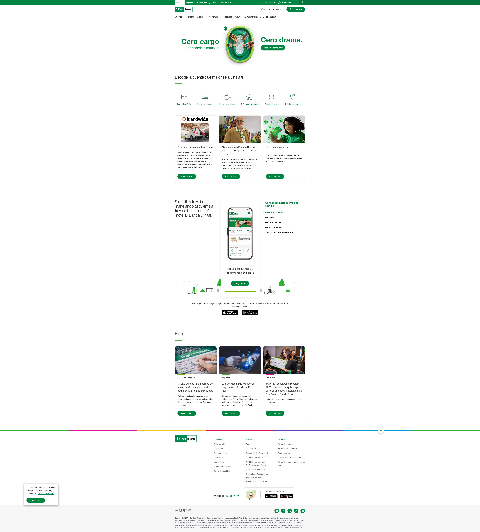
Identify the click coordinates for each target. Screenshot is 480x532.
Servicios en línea (220, 453)
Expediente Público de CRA (256, 481)
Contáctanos (219, 448)
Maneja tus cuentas (274, 212)
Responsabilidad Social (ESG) (257, 453)
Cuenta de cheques (205, 104)
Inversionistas (251, 448)
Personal (179, 2)
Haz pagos (270, 217)
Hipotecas (227, 17)
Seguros (238, 17)
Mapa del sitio (219, 462)
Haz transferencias (273, 227)
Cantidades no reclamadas (256, 457)
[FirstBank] (184, 9)
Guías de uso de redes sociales (290, 457)
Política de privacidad (286, 444)
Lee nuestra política (46, 493)
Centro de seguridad (222, 471)
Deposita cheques (273, 222)
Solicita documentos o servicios (279, 232)
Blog (214, 2)
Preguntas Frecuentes (222, 466)
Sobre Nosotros (226, 2)
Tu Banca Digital (251, 17)
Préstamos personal (293, 104)
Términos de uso (284, 453)
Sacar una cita (219, 444)
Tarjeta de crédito (184, 104)
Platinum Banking (203, 2)
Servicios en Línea (268, 17)
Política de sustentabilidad (287, 448)
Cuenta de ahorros (227, 104)
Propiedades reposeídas (255, 469)
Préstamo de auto (272, 104)
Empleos (249, 444)
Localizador (218, 457)
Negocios (190, 2)
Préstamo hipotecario (250, 104)
